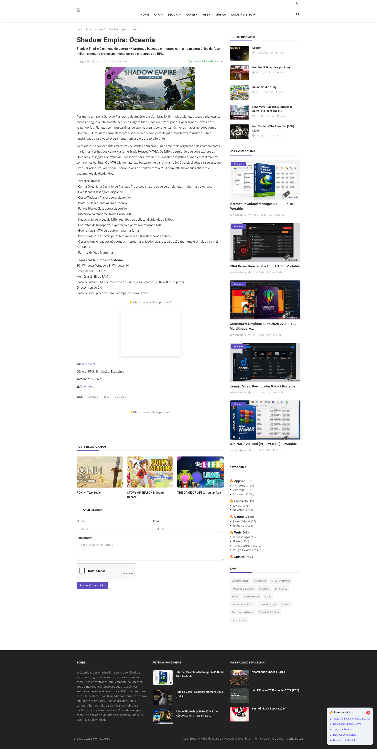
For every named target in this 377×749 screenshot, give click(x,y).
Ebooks (173, 14)
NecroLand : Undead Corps (268, 672)
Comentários (92, 510)
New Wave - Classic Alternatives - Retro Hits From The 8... (273, 108)
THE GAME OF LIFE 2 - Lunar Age (199, 492)
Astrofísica (260, 580)
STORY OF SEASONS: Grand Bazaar (145, 495)
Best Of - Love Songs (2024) (269, 708)
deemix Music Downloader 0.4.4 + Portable (262, 386)
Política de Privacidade (268, 738)
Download (87, 386)
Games (190, 14)
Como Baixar (295, 738)
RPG (106, 396)
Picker (235, 596)
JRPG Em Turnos (280, 580)
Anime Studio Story (264, 87)
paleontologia (268, 604)
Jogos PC (101, 29)
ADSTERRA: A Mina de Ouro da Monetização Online (216, 738)
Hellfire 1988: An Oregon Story (271, 67)
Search (256, 47)
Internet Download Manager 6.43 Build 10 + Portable (200, 674)
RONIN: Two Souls (89, 492)
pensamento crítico (243, 604)
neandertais (239, 620)
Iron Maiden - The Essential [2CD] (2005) (273, 128)
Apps (157, 14)
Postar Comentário (92, 585)
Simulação (120, 396)
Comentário (84, 538)
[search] (297, 14)
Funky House (252, 596)
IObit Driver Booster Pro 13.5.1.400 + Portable (265, 266)
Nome (81, 521)
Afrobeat (264, 588)
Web (205, 14)
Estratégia (93, 396)
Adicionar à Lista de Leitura (206, 61)
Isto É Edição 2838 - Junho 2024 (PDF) (275, 690)
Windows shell (240, 580)
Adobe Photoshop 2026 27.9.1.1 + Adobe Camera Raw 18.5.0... (197, 713)
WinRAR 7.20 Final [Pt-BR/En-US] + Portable (263, 444)
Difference (281, 588)
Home (144, 14)
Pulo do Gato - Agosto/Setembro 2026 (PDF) (199, 693)
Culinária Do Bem (269, 612)
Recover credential (242, 612)
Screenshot (87, 364)
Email (156, 521)
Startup (285, 604)
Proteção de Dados (243, 588)
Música (220, 14)
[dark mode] (297, 3)
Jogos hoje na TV (243, 14)
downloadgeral (238, 214)
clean (268, 596)
